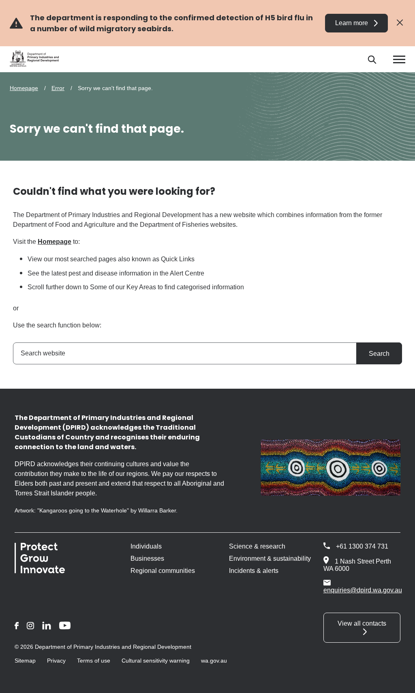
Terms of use (93, 660)
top (399, 681)
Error (57, 88)
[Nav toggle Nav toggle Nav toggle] (399, 59)
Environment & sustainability (270, 558)
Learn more (351, 22)
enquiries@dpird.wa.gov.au (362, 590)
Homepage (24, 88)
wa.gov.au (214, 660)
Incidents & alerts (253, 570)
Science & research (257, 546)
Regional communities (162, 570)
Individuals (146, 546)
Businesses (147, 558)
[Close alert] (399, 23)
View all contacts (362, 623)
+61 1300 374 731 (362, 546)
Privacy (56, 660)
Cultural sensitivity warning (156, 660)
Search (379, 353)
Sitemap (25, 660)
